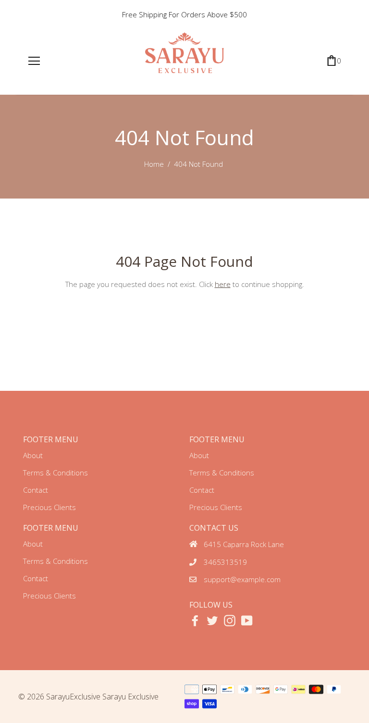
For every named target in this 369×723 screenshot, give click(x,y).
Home (154, 164)
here (223, 284)
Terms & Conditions (55, 472)
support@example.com (242, 579)
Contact (35, 490)
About (33, 455)
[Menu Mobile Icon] (34, 61)
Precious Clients (49, 507)
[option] (185, 14)
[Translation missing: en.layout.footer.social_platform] (195, 620)
